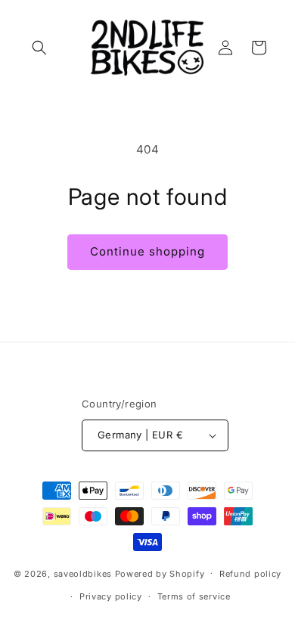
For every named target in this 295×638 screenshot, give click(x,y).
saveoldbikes (83, 573)
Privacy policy (110, 596)
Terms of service (194, 596)
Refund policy (250, 573)
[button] (39, 47)
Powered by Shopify (160, 573)
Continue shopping (147, 251)
